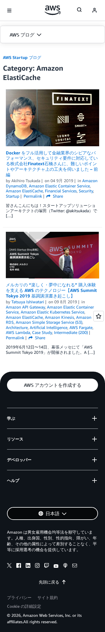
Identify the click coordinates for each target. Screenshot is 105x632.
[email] (74, 566)
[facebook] (18, 566)
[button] (52, 34)
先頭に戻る (49, 581)
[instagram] (37, 566)
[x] (9, 566)
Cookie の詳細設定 (24, 606)
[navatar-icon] (94, 10)
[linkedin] (28, 566)
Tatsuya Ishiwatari (27, 301)
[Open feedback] (98, 316)
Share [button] (57, 196)
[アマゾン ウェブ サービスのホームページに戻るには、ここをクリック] (53, 10)
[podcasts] (65, 566)
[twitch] (46, 566)
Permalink (33, 196)
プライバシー (19, 597)
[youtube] (56, 566)
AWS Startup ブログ (22, 57)
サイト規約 (47, 597)
